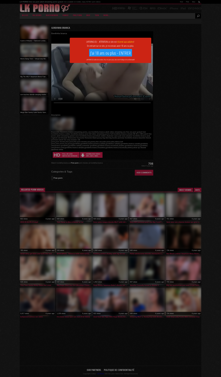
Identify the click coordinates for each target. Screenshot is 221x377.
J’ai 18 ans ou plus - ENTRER (110, 53)
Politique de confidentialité (127, 59)
